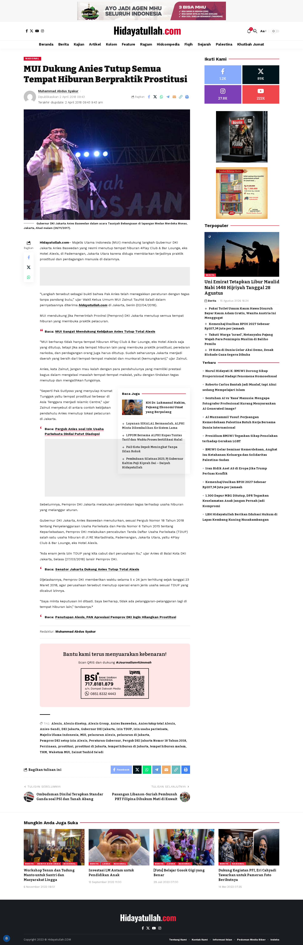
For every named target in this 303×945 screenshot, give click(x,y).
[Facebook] (27, 31)
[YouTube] (37, 31)
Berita (210, 275)
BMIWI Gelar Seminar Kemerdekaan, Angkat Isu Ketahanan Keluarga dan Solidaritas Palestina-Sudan (239, 455)
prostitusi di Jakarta (90, 746)
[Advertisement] (115, 276)
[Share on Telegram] (168, 97)
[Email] (174, 97)
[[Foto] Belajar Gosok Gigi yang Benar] (184, 847)
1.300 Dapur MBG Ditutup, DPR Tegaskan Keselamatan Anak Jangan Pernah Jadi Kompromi (235, 501)
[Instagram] (42, 31)
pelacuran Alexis (101, 735)
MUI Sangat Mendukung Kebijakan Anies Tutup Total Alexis (105, 331)
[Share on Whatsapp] (161, 97)
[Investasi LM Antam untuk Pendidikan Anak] (119, 847)
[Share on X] (155, 97)
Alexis (56, 723)
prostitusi (65, 746)
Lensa (106, 864)
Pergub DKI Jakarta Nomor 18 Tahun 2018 (154, 740)
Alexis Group (98, 723)
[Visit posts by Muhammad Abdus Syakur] (30, 97)
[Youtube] (260, 94)
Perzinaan (48, 746)
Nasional (32, 58)
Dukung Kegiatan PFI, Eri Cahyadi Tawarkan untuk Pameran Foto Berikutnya (247, 875)
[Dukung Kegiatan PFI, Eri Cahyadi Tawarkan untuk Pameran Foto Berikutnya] (248, 847)
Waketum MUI (59, 752)
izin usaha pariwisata (151, 729)
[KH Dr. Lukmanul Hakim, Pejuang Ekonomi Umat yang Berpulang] (132, 407)
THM (43, 752)
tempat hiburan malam (168, 746)
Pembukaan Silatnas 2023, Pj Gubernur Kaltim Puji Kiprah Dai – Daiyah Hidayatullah (152, 463)
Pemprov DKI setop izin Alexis (63, 740)
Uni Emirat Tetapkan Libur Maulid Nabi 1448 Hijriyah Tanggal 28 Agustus (241, 287)
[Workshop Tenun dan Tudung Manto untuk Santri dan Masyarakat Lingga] (54, 847)
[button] (255, 31)
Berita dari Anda (48, 864)
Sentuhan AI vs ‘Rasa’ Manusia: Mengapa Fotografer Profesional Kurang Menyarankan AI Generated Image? (239, 403)
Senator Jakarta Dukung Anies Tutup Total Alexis (97, 569)
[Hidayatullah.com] (151, 31)
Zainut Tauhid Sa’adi (87, 752)
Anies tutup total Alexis (156, 723)
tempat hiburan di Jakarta (128, 746)
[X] (31, 31)
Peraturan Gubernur (105, 740)
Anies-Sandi (50, 729)
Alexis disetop (74, 723)
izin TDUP (124, 729)
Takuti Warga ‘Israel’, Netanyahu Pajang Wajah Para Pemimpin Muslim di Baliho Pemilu (238, 339)
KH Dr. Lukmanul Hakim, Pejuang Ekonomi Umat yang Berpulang (166, 407)
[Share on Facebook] (149, 97)
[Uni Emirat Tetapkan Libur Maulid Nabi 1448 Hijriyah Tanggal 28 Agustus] (241, 254)
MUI (83, 735)
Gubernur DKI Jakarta (98, 729)
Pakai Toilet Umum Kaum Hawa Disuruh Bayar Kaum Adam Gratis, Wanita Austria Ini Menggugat (240, 313)
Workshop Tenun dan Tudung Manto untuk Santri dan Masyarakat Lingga (49, 875)
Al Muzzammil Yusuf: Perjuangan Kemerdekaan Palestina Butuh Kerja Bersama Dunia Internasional (238, 422)
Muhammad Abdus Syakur (58, 91)
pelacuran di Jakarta (133, 735)
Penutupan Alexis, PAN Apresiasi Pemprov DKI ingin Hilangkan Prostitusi (115, 617)
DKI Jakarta (70, 729)
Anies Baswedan (123, 723)
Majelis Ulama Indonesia (59, 735)
